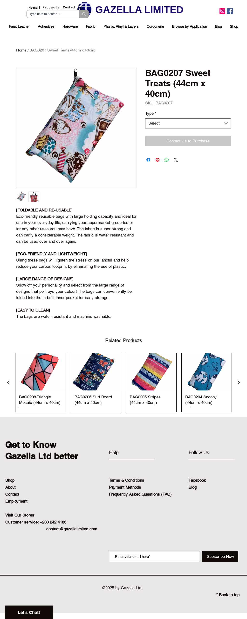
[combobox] (188, 123)
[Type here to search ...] (84, 14)
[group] (123, 382)
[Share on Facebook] (148, 160)
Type (150, 113)
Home (21, 50)
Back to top (229, 594)
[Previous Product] (8, 382)
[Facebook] (230, 11)
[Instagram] (222, 11)
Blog (193, 487)
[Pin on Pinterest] (157, 160)
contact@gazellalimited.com (71, 528)
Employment (16, 501)
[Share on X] (176, 160)
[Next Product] (239, 382)
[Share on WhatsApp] (167, 160)
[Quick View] (40, 371)
